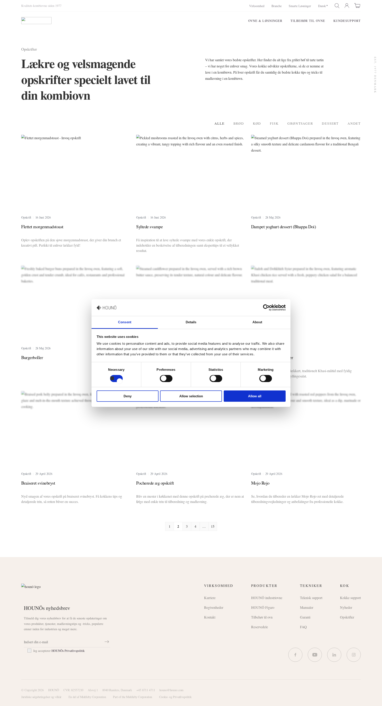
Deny (128, 396)
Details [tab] (191, 322)
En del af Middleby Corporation (87, 697)
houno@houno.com (171, 690)
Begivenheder (213, 607)
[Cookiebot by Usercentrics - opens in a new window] (266, 307)
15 (212, 526)
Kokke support (350, 597)
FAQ (303, 626)
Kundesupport (347, 21)
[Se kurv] (358, 5)
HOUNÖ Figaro (262, 607)
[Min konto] (347, 5)
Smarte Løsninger (300, 6)
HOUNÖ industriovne (266, 597)
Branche (276, 6)
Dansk (322, 6)
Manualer (306, 607)
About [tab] (257, 322)
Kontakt (209, 617)
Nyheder (346, 607)
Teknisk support (311, 597)
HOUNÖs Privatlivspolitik (68, 651)
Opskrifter (347, 617)
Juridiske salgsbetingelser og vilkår (41, 697)
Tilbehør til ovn (262, 617)
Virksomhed (256, 6)
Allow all (254, 396)
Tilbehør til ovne (307, 21)
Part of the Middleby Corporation (132, 697)
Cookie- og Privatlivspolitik (175, 697)
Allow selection (191, 396)
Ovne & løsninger (265, 21)
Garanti (305, 617)
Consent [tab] (124, 322)
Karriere (210, 597)
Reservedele (259, 626)
